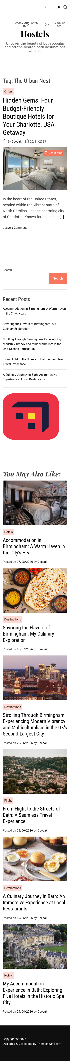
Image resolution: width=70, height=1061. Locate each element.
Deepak (16, 141)
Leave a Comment (15, 227)
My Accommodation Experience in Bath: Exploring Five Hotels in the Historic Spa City (33, 993)
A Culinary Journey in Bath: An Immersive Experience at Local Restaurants (34, 902)
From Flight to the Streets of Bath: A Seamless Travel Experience (31, 815)
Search (7, 270)
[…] (62, 217)
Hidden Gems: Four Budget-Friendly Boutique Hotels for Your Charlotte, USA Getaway (29, 116)
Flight (8, 800)
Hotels (8, 532)
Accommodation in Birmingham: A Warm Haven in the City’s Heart (34, 546)
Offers (8, 91)
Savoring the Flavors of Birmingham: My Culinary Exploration (28, 634)
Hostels (35, 33)
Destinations (12, 619)
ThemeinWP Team (49, 1044)
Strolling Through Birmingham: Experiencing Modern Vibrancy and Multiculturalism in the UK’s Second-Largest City (32, 344)
